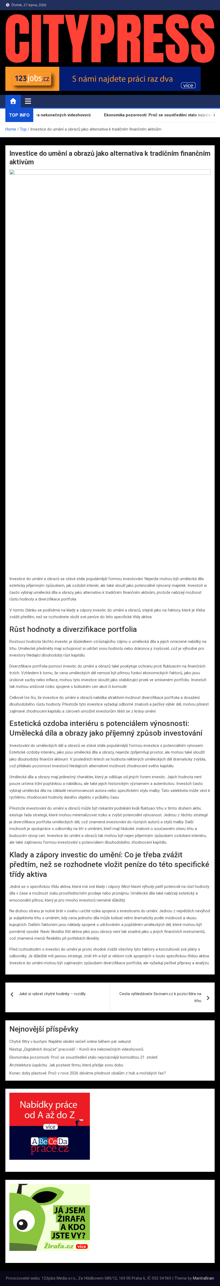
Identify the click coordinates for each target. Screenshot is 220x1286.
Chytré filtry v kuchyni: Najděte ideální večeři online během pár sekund (70, 1041)
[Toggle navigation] (28, 101)
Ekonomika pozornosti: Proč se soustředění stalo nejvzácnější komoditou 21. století (83, 1057)
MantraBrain (203, 1278)
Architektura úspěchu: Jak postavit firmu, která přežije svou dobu (66, 1065)
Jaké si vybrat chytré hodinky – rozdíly (52, 993)
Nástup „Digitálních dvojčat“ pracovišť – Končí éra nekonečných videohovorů (76, 1049)
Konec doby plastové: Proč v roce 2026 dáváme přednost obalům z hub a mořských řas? (87, 1073)
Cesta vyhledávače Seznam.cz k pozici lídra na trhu (160, 997)
